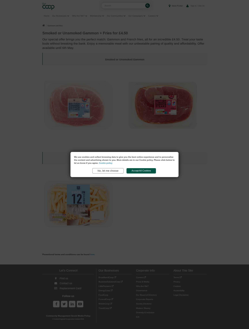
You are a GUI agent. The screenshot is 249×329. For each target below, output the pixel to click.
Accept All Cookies (141, 170)
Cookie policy (105, 163)
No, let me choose (108, 170)
